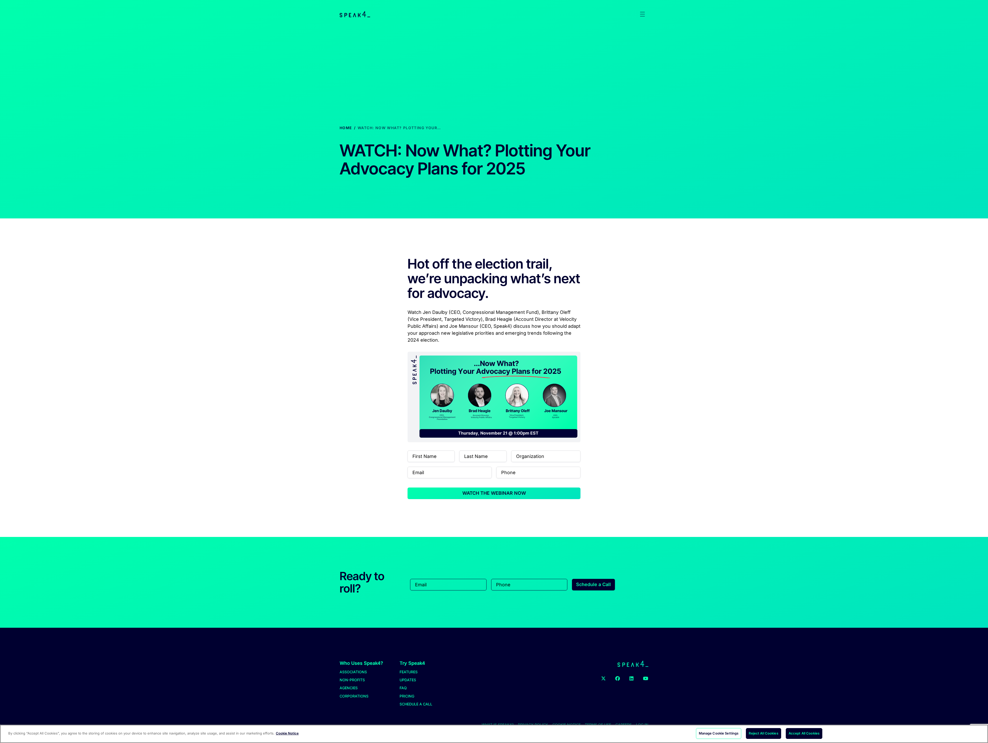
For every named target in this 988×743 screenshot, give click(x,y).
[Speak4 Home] (355, 14)
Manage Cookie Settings (719, 733)
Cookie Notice (287, 733)
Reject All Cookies (763, 733)
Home (346, 128)
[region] (494, 734)
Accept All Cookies (804, 733)
